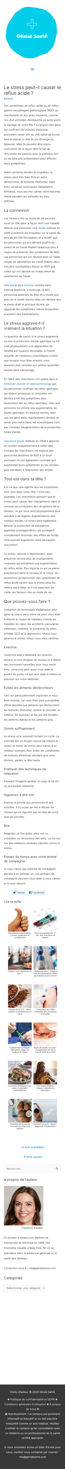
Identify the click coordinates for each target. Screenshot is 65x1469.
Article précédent (32, 1147)
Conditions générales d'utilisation (25, 1404)
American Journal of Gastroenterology (27, 383)
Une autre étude (14, 441)
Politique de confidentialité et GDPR (32, 1399)
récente (28, 285)
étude (42, 228)
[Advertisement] (32, 1338)
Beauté (8, 98)
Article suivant (33, 1156)
